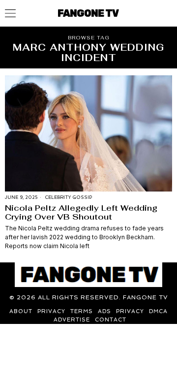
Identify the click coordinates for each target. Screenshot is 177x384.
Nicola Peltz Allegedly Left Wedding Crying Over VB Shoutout (81, 212)
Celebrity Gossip (68, 197)
